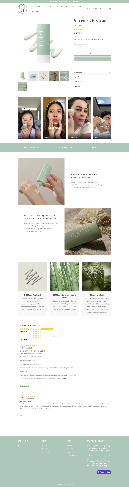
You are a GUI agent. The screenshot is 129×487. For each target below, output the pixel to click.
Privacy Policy (94, 465)
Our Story (69, 445)
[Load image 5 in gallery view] (64, 76)
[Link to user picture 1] (21, 386)
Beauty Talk (70, 449)
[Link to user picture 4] (26, 386)
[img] (30, 346)
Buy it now (92, 59)
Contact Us (103, 467)
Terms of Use (106, 465)
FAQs (68, 452)
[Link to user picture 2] (23, 386)
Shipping (76, 36)
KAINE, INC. (62, 484)
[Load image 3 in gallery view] (43, 76)
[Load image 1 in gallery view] (22, 76)
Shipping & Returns (72, 455)
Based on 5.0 (23, 331)
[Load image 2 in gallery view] (33, 76)
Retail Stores (45, 452)
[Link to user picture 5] (28, 386)
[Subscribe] (109, 455)
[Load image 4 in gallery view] (54, 76)
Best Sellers (45, 449)
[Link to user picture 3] (24, 386)
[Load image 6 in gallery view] (22, 86)
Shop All (44, 445)
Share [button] (77, 65)
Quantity (76, 43)
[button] (45, 6)
